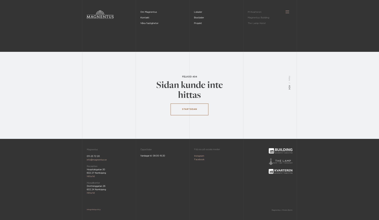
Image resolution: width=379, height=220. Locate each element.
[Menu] (287, 12)
